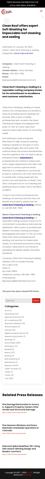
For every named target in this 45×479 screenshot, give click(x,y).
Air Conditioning (11, 320)
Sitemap (27, 475)
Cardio (7, 372)
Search (36, 300)
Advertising (9, 314)
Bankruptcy (9, 346)
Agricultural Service (13, 317)
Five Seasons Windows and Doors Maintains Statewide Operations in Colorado (20, 428)
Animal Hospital (11, 327)
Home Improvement (23, 53)
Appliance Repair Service (15, 333)
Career (7, 375)
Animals (8, 330)
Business (8, 365)
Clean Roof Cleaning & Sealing (17, 204)
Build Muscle (10, 362)
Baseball (8, 349)
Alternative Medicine (13, 323)
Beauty (8, 352)
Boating (8, 356)
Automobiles (10, 343)
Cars (7, 378)
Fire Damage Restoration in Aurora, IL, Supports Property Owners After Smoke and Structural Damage (20, 407)
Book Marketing (11, 359)
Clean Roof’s (26, 157)
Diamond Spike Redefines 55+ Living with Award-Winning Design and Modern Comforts (21, 449)
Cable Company (11, 368)
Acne (7, 310)
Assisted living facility (14, 336)
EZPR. (30, 472)
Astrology (8, 339)
